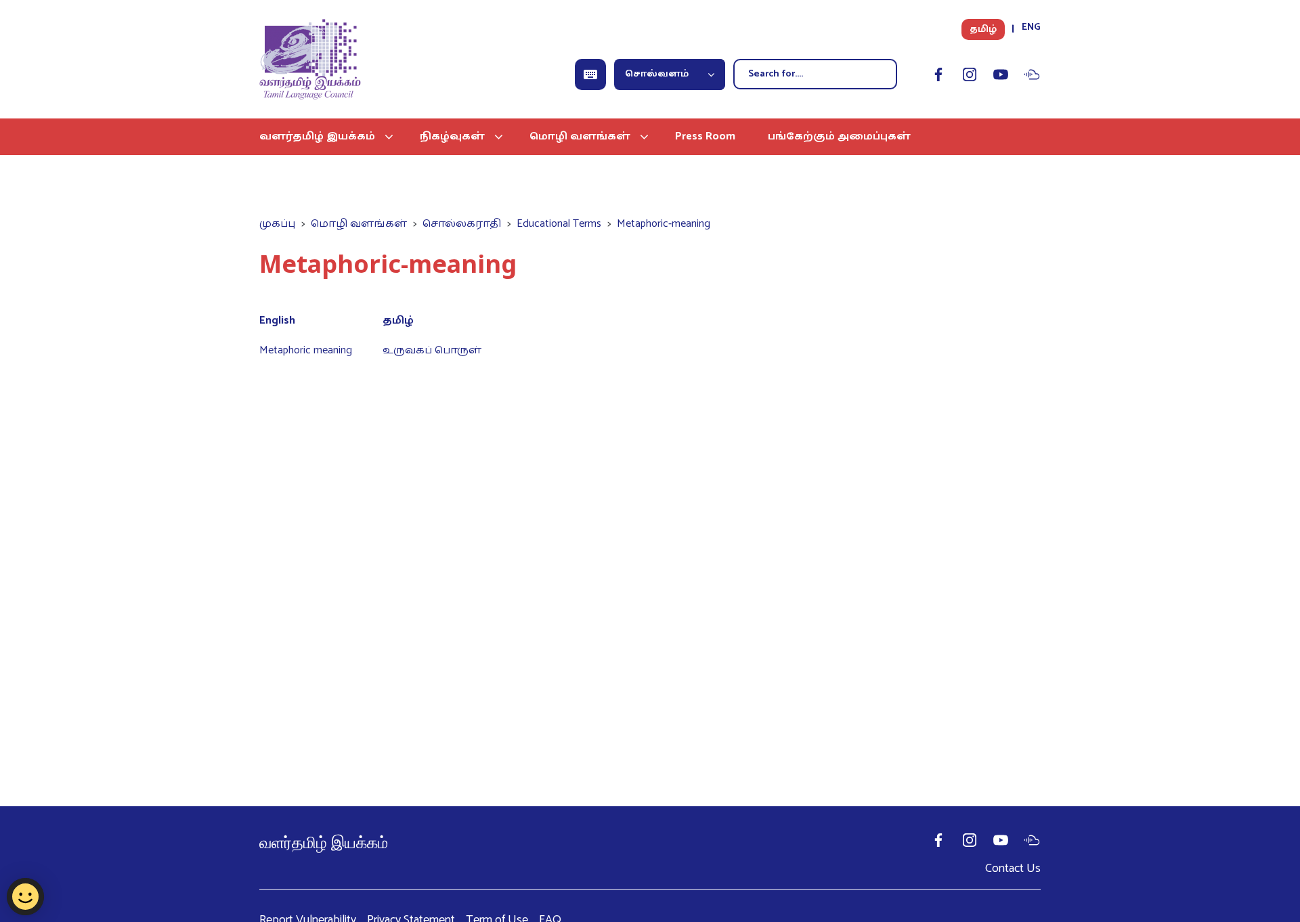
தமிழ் (983, 29)
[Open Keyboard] (590, 74)
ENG (1031, 27)
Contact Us (1013, 868)
